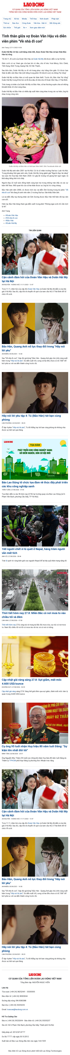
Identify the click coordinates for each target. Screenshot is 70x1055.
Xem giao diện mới (37, 28)
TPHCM (12, 760)
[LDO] (35, 254)
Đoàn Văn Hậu (33, 289)
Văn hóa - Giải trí (40, 23)
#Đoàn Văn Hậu (11, 215)
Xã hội (16, 19)
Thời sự (6, 23)
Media (24, 19)
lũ (6, 561)
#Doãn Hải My (11, 223)
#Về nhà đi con (11, 218)
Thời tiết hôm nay (9, 625)
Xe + (25, 28)
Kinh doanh (44, 19)
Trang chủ (7, 19)
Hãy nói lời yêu (16, 361)
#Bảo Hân (9, 220)
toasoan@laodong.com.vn (17, 1009)
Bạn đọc (15, 23)
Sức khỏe (7, 28)
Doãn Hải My (38, 59)
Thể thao (33, 19)
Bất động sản (55, 23)
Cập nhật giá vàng (9, 691)
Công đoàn (26, 23)
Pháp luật (55, 19)
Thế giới (17, 28)
